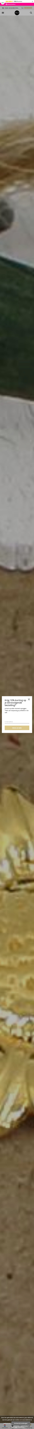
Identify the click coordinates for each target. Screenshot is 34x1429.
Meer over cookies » (17, 1427)
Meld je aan (17, 728)
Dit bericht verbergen (20, 1423)
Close (29, 699)
